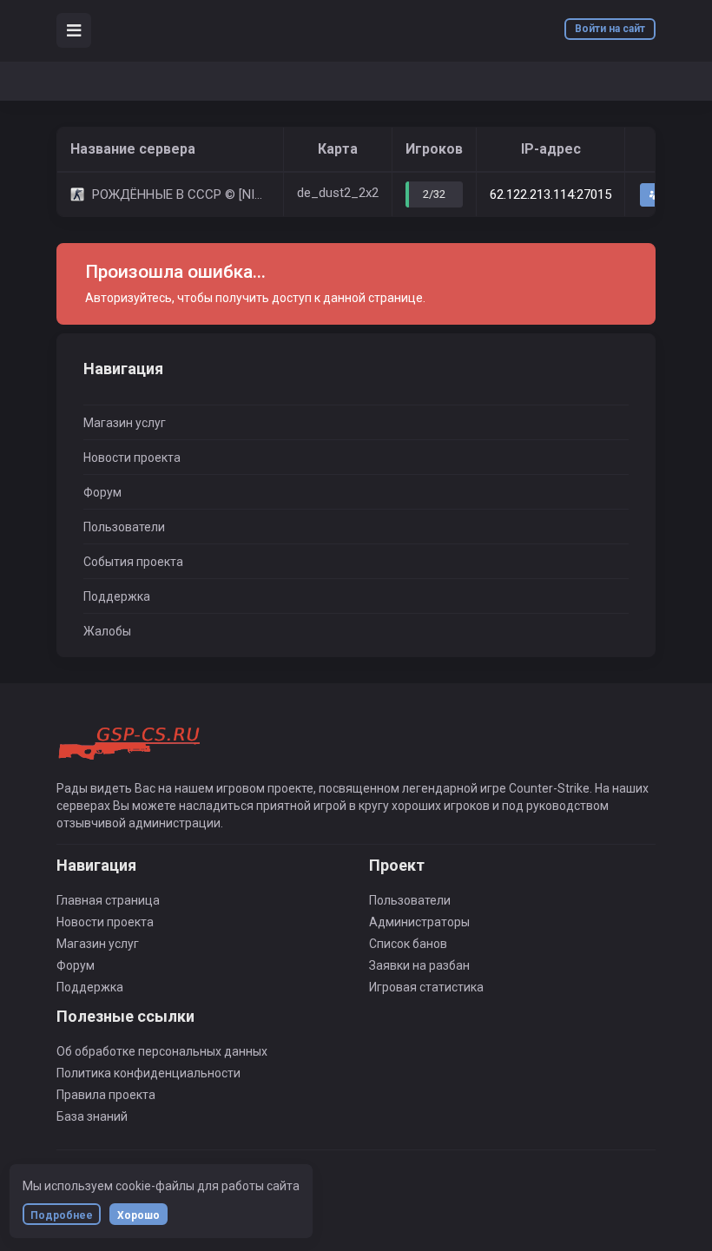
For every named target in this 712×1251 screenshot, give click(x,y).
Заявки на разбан (419, 965)
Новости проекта (132, 457)
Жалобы (107, 631)
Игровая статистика (426, 987)
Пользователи (124, 527)
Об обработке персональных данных (161, 1051)
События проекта (133, 562)
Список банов (408, 944)
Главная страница (108, 900)
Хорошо (138, 1215)
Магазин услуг (124, 423)
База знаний (92, 1116)
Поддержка (116, 596)
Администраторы (419, 922)
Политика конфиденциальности (148, 1073)
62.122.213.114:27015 (550, 194)
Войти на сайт (610, 29)
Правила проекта (105, 1095)
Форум (102, 492)
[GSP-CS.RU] (131, 744)
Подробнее (61, 1215)
